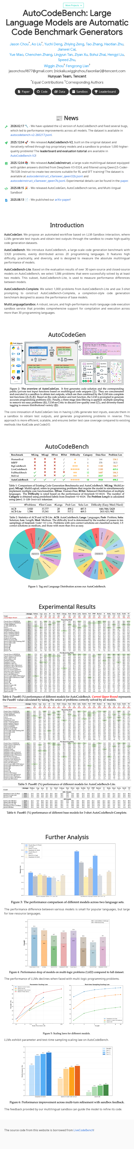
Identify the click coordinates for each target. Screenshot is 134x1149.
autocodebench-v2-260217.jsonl (31, 135)
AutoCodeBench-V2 (23, 156)
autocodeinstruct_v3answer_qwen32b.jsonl (55, 176)
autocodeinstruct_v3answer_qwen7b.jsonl (37, 181)
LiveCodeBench (83, 1130)
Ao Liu (36, 44)
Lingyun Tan (63, 55)
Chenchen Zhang (38, 55)
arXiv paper (62, 200)
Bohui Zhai (98, 55)
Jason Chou (19, 44)
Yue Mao (16, 55)
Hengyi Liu (115, 55)
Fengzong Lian (77, 66)
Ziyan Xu (81, 55)
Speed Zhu (66, 60)
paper (124, 181)
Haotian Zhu (113, 44)
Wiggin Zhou (54, 66)
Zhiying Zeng (74, 44)
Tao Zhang (94, 44)
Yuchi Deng (53, 44)
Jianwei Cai (67, 49)
